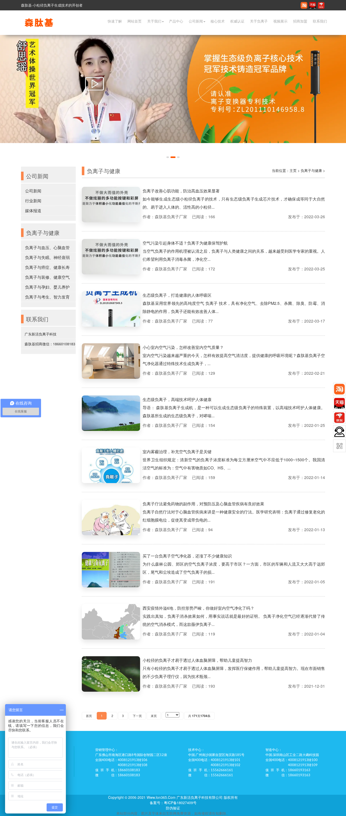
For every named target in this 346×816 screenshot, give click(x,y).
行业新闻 (33, 201)
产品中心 (176, 21)
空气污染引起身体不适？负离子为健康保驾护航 (185, 243)
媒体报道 (33, 210)
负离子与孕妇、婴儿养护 (47, 287)
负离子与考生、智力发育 (47, 297)
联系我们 (320, 21)
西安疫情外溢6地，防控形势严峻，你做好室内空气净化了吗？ (198, 608)
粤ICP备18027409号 (180, 802)
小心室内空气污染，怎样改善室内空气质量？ (183, 347)
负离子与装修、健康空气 (47, 277)
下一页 (137, 715)
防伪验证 (173, 807)
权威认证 (237, 21)
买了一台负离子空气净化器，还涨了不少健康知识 (187, 556)
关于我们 (154, 21)
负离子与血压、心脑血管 (47, 247)
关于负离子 (259, 21)
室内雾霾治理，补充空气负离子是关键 (177, 451)
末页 (154, 715)
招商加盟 (300, 21)
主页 (293, 170)
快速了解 (115, 21)
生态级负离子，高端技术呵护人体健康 (177, 399)
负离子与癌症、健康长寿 (47, 267)
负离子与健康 (311, 170)
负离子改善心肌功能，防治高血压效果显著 (181, 191)
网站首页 (134, 21)
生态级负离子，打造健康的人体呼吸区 (177, 295)
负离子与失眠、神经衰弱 (47, 257)
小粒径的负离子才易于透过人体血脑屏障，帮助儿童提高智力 (197, 660)
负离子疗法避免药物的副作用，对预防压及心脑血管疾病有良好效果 (203, 504)
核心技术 (217, 21)
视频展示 (280, 21)
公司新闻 (196, 21)
